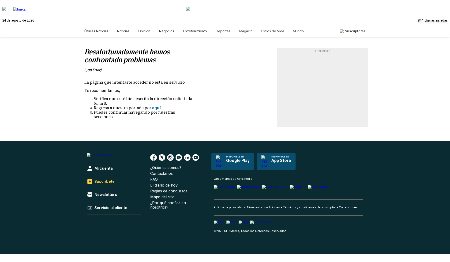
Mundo (298, 31)
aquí (156, 108)
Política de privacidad (229, 207)
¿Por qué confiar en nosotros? (168, 205)
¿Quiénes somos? (165, 167)
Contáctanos (161, 173)
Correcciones (348, 207)
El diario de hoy (164, 185)
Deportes (223, 31)
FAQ (154, 179)
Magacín (245, 31)
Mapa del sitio (162, 197)
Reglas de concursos (169, 191)
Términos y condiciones (263, 207)
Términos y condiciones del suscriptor (309, 207)
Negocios (166, 31)
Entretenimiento (195, 31)
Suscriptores (355, 31)
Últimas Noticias (96, 31)
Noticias (123, 31)
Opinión (144, 31)
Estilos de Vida (272, 31)
